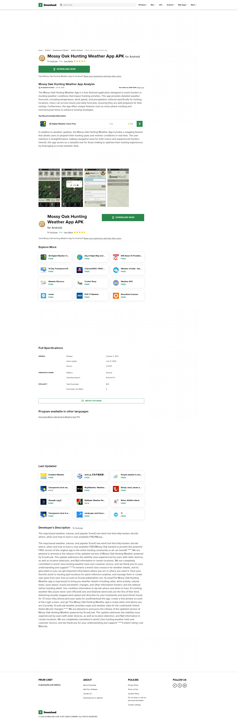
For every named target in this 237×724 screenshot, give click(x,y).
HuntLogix (79, 528)
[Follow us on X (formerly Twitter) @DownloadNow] (180, 685)
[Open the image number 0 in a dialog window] (49, 188)
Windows (142, 5)
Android (170, 5)
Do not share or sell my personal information (137, 699)
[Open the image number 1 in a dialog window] (72, 188)
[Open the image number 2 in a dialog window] (95, 188)
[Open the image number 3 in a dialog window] (118, 188)
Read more (140, 87)
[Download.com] (47, 5)
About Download (89, 685)
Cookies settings (134, 705)
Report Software (93, 401)
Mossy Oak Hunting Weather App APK (93, 56)
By (52, 61)
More (193, 5)
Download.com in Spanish (93, 698)
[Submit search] (61, 5)
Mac (152, 5)
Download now (66, 69)
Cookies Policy (133, 694)
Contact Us (87, 694)
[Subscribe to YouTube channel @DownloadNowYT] (185, 685)
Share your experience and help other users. (103, 76)
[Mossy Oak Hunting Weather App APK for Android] (42, 58)
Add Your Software (90, 689)
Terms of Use (133, 689)
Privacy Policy (133, 685)
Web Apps (182, 5)
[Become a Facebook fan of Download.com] (175, 685)
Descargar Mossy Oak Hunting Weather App (57, 417)
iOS (160, 5)
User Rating (68, 61)
